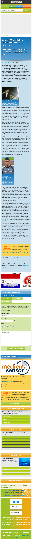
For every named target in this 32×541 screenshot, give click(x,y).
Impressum (4, 485)
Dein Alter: (4, 318)
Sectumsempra (7, 416)
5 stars (13, 325)
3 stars (7, 325)
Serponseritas (6, 422)
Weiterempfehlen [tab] (6, 301)
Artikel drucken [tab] (18, 298)
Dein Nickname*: (5, 313)
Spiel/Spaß (27, 6)
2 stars (5, 325)
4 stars (10, 325)
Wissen (12, 6)
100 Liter (5, 473)
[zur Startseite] (16, 2)
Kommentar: (4, 330)
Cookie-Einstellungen (6, 487)
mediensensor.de (7, 381)
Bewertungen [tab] (6, 298)
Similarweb (24, 495)
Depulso (5, 419)
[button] (27, 10)
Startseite (5, 6)
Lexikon (19, 6)
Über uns (24, 485)
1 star (2, 325)
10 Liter (5, 467)
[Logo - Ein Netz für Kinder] (16, 501)
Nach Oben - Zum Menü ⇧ (16, 480)
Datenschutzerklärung (15, 485)
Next (29, 281)
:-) (3, 437)
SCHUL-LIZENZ (21, 399)
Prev (3, 281)
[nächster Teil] (7, 57)
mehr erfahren (16, 404)
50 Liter (5, 470)
